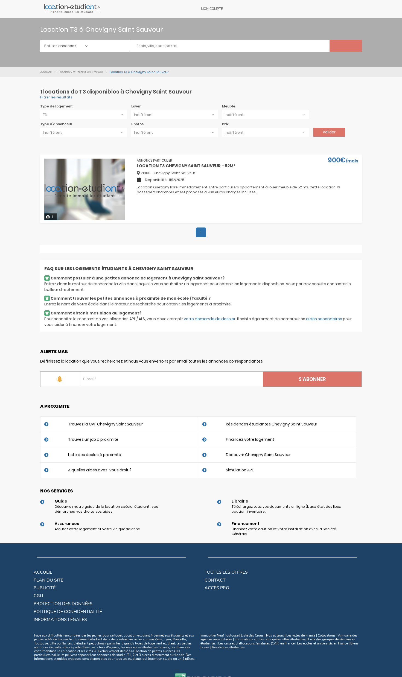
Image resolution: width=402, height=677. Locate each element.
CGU (38, 596)
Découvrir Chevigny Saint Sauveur (258, 454)
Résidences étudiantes (228, 647)
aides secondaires (324, 319)
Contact (215, 580)
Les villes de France (300, 635)
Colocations (327, 635)
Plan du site (48, 580)
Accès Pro (217, 588)
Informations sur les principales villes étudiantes (270, 639)
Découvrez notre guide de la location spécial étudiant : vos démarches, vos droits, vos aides (106, 509)
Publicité (45, 588)
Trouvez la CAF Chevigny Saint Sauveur (105, 424)
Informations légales (60, 620)
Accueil (43, 572)
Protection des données (63, 604)
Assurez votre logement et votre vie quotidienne (97, 529)
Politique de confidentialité (68, 612)
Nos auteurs (275, 635)
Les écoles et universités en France (322, 643)
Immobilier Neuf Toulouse (219, 635)
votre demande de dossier (209, 319)
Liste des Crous (252, 635)
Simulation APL (240, 470)
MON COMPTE (212, 8)
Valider (329, 132)
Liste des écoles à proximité (94, 454)
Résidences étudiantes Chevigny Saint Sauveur (271, 424)
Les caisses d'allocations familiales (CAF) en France (256, 643)
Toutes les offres (226, 572)
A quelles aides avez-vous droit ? (100, 470)
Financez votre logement (250, 439)
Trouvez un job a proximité (93, 439)
